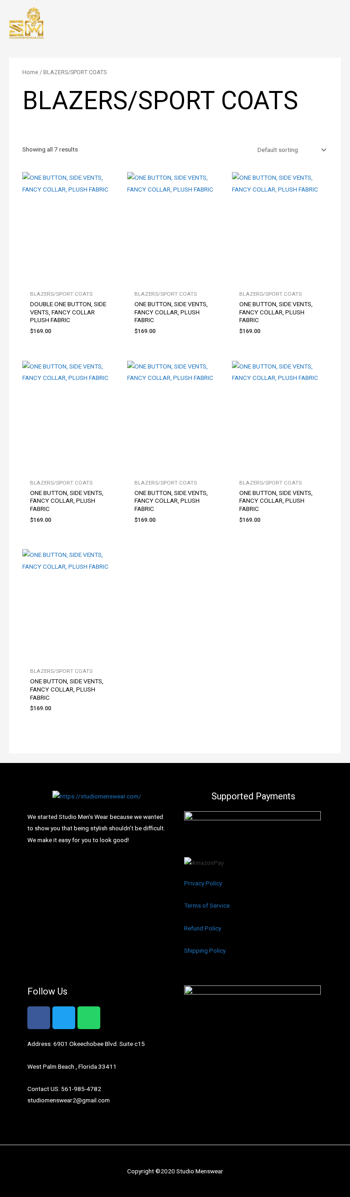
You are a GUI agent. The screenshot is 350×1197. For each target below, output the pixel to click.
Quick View (70, 279)
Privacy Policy (203, 883)
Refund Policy (202, 928)
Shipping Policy (205, 950)
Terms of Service (207, 905)
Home (30, 72)
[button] (336, 23)
